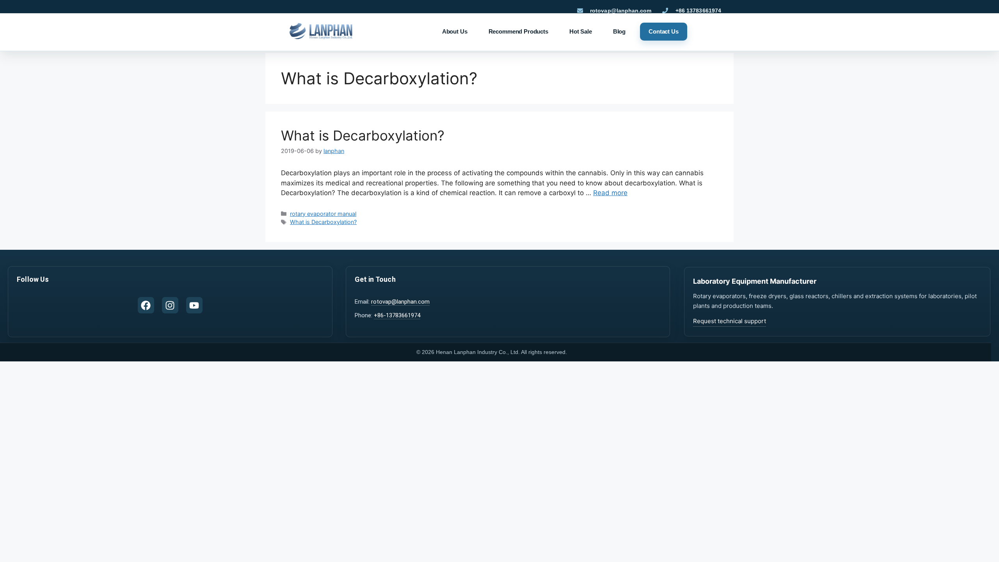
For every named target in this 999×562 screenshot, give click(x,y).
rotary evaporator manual (323, 213)
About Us (455, 31)
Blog (619, 31)
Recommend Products (518, 31)
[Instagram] (170, 305)
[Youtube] (194, 305)
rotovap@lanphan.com (400, 301)
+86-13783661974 (397, 315)
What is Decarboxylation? (362, 135)
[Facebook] (146, 305)
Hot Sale (580, 31)
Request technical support (729, 321)
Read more (610, 193)
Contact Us (664, 31)
